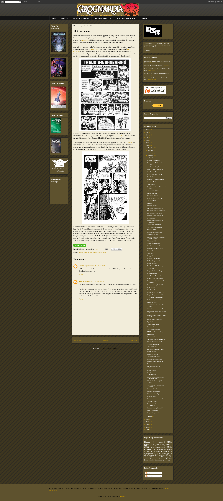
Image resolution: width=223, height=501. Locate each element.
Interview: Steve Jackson (154, 327)
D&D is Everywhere (152, 410)
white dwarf (102, 252)
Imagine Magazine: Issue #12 (155, 174)
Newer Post (77, 340)
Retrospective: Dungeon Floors (155, 349)
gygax (146, 444)
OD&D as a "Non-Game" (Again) (156, 331)
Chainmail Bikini (151, 229)
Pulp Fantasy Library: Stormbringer (153, 373)
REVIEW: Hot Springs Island (155, 248)
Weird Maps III (151, 336)
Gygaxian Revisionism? (153, 344)
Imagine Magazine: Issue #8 (154, 413)
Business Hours (151, 251)
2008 (147, 429)
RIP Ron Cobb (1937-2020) (154, 213)
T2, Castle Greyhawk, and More (156, 309)
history (147, 441)
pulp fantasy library (163, 444)
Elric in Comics (81, 31)
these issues (85, 40)
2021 (147, 143)
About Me (64, 18)
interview (162, 455)
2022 (147, 140)
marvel (95, 252)
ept (149, 451)
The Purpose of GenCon (153, 329)
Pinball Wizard (151, 177)
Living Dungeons (152, 273)
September (151, 155)
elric (85, 252)
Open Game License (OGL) (126, 18)
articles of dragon (161, 451)
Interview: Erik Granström (154, 389)
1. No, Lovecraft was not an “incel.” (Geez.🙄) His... (157, 69)
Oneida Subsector (152, 193)
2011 (147, 422)
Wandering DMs (151, 241)
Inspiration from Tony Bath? (155, 399)
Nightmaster (150, 334)
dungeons (156, 459)
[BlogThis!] (114, 249)
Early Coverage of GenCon (154, 299)
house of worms (149, 453)
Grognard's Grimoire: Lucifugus (156, 339)
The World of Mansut (153, 290)
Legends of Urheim (152, 195)
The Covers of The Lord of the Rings (155, 305)
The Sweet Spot (151, 200)
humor (90, 252)
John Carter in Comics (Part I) (155, 276)
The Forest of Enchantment (154, 227)
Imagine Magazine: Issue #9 (154, 359)
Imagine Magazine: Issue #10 (155, 295)
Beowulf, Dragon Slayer (153, 391)
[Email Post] (106, 249)
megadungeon (163, 453)
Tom (80, 281)
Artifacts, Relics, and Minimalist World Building (155, 237)
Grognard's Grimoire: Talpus (155, 208)
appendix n (165, 459)
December (151, 148)
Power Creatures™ (152, 263)
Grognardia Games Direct (103, 18)
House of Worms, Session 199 (155, 215)
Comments (150, 476)
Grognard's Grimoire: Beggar (155, 271)
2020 (147, 145)
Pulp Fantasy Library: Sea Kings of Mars (156, 311)
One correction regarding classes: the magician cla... (156, 74)
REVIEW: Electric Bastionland (155, 179)
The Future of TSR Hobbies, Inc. (156, 266)
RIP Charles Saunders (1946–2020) (155, 381)
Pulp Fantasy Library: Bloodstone (156, 246)
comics (81, 252)
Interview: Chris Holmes (153, 258)
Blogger (122, 496)
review (159, 449)
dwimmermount (158, 446)
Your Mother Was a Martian (154, 224)
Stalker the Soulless (152, 234)
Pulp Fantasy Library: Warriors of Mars (156, 187)
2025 (147, 132)
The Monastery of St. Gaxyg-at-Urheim (155, 385)
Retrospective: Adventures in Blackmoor (155, 221)
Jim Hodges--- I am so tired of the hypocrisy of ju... (157, 61)
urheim (166, 460)
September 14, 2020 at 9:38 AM (93, 281)
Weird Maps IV (151, 184)
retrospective (161, 441)
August (150, 416)
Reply (81, 274)
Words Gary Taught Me (153, 243)
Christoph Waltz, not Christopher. (153, 65)
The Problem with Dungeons (155, 297)
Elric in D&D (151, 364)
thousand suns (158, 460)
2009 (147, 427)
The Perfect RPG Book (153, 356)
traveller (147, 449)
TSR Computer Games (153, 324)
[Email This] (112, 249)
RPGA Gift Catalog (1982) (154, 341)
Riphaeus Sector (151, 396)
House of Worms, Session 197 (155, 361)
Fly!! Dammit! (151, 218)
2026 (147, 130)
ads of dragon (149, 455)
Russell (81, 265)
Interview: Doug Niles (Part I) (155, 198)
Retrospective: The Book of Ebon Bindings (156, 281)
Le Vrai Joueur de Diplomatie (155, 278)
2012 (147, 419)
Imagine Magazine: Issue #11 (155, 232)
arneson (156, 457)
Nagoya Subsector (152, 256)
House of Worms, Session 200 (155, 169)
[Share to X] (117, 249)
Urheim (144, 18)
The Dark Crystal (152, 401)
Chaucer (148, 50)
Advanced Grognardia (81, 18)
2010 (147, 424)
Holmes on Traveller (152, 354)
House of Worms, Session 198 (155, 285)
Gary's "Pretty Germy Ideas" (154, 319)
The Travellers (119, 136)
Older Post (133, 340)
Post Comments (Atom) (109, 348)
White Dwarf (95, 49)
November (151, 150)
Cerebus (129, 142)
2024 (147, 135)
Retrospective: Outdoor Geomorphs (153, 404)
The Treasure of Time (153, 190)
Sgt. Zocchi (150, 322)
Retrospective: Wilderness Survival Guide (156, 163)
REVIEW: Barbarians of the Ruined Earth (156, 316)
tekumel (169, 449)
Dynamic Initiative (152, 205)
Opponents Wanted (152, 302)
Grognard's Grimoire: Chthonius (156, 210)
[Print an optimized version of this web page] (79, 246)
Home (54, 18)
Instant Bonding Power (153, 160)
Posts (148, 473)
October (150, 153)
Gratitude (149, 203)
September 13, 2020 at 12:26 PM (95, 265)
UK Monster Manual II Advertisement (153, 367)
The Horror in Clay (152, 172)
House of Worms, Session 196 (155, 408)
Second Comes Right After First (155, 292)
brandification (148, 460)
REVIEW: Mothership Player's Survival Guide (155, 377)
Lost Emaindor (151, 287)
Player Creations (151, 351)
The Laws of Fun (152, 346)
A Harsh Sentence (152, 158)
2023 (147, 137)
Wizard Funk (150, 268)
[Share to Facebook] (119, 249)
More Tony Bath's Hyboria (154, 394)
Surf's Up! (150, 253)
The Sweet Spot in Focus (154, 182)
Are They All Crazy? (153, 167)
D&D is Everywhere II (153, 261)
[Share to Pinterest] (121, 249)
